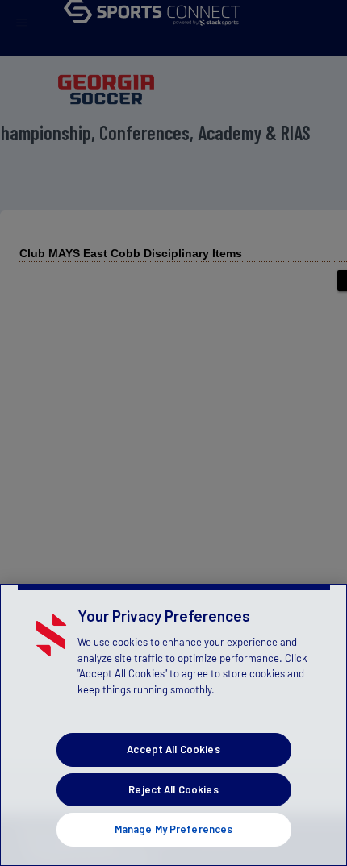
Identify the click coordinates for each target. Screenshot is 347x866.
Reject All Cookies (173, 789)
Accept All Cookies (173, 749)
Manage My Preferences (174, 828)
